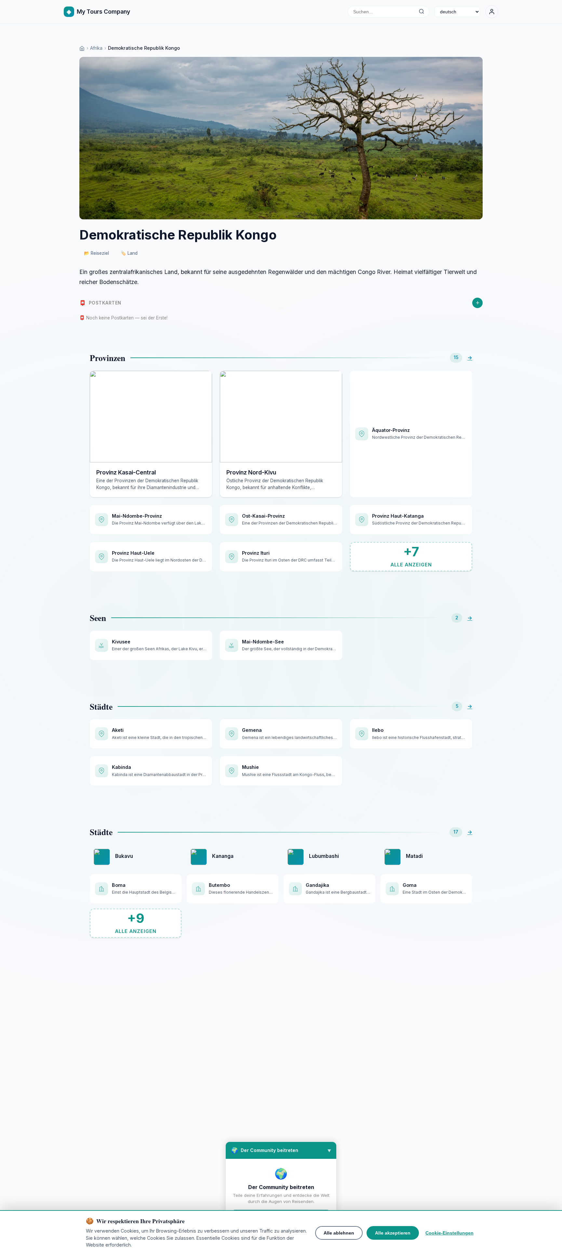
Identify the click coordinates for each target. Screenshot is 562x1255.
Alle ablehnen (339, 1233)
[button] (281, 1150)
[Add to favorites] (202, 380)
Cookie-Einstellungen (449, 1233)
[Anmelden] (491, 11)
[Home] (82, 48)
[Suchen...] (421, 11)
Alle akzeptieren (392, 1233)
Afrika (96, 48)
